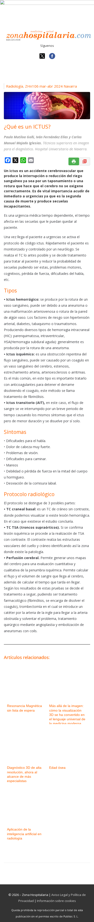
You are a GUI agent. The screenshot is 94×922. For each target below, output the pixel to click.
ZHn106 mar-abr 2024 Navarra (51, 86)
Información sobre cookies (56, 901)
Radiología (14, 86)
